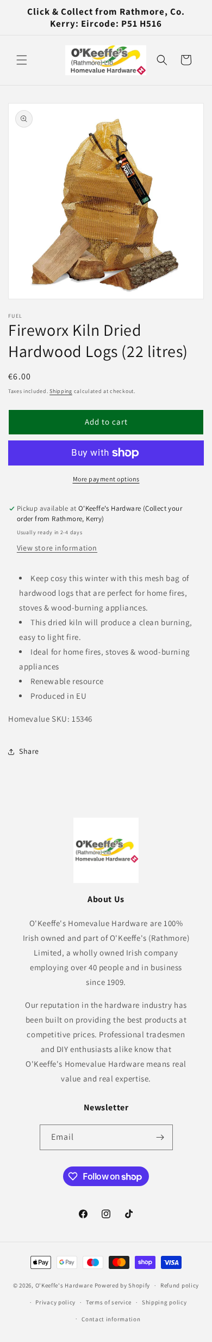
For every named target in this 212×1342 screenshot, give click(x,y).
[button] (22, 60)
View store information (57, 548)
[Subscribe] (160, 1137)
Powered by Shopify (123, 1285)
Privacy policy (55, 1302)
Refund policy (179, 1285)
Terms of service (109, 1302)
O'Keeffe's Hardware (64, 1285)
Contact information (111, 1319)
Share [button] (29, 751)
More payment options (106, 479)
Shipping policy (164, 1302)
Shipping (60, 391)
